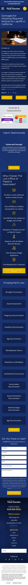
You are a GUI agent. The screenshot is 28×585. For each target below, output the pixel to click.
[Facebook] (19, 559)
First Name (4, 448)
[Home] (13, 8)
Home (14, 532)
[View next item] (15, 126)
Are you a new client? (7, 466)
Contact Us (14, 543)
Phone (3, 457)
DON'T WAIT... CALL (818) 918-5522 (14, 270)
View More (14, 167)
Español (14, 545)
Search (4, 550)
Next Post (21, 97)
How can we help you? (7, 470)
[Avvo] (9, 559)
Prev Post (7, 97)
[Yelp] (6, 559)
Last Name (4, 452)
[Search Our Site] (24, 550)
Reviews (14, 538)
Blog (14, 540)
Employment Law (14, 535)
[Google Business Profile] (15, 559)
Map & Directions (14, 525)
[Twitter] (12, 559)
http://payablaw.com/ (10, 89)
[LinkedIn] (22, 559)
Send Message (14, 493)
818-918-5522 (14, 509)
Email (3, 461)
